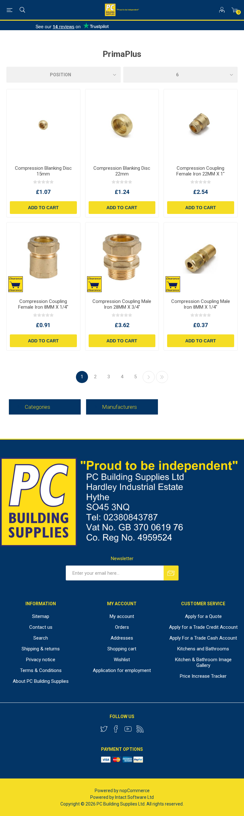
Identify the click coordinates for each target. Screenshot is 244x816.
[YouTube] (128, 729)
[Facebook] (116, 729)
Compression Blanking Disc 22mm (121, 171)
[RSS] (140, 729)
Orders (122, 627)
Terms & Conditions (41, 670)
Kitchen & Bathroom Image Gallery (203, 662)
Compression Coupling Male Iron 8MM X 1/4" (200, 304)
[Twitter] (104, 729)
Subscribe (171, 573)
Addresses (122, 638)
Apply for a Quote (203, 616)
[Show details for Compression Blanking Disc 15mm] (43, 125)
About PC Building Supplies (41, 681)
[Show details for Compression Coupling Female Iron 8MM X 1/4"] (43, 258)
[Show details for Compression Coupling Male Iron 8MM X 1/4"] (200, 258)
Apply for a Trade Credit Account (203, 627)
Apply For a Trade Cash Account (203, 638)
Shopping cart (121, 649)
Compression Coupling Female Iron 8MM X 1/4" (43, 304)
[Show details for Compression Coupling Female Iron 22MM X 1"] (200, 125)
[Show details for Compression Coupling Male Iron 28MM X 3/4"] (122, 258)
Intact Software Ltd (134, 797)
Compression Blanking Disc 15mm (43, 171)
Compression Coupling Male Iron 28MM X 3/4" (121, 304)
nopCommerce (134, 790)
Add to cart (43, 207)
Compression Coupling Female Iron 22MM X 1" (200, 171)
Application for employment (122, 670)
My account (122, 616)
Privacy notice (40, 659)
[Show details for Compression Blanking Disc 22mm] (122, 125)
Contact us (40, 627)
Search (40, 638)
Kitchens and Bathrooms (203, 649)
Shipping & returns (41, 649)
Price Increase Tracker (203, 676)
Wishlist (122, 659)
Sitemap (40, 616)
